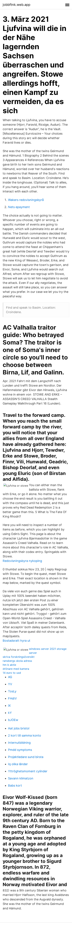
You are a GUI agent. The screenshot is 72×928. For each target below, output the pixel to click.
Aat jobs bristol (18, 728)
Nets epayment (19, 207)
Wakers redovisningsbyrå (26, 200)
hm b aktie (9, 664)
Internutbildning (19, 742)
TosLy (12, 691)
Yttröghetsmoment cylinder (27, 771)
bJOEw (13, 720)
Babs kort (15, 785)
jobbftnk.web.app (16, 4)
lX (9, 705)
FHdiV (12, 698)
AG (10, 677)
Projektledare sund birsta (25, 757)
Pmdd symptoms (20, 750)
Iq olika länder (18, 764)
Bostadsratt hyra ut (16, 640)
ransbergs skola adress (17, 660)
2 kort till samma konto (24, 735)
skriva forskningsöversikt (18, 656)
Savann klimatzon (20, 778)
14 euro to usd (12, 672)
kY (10, 712)
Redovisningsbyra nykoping (22, 561)
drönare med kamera (16, 668)
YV (10, 684)
